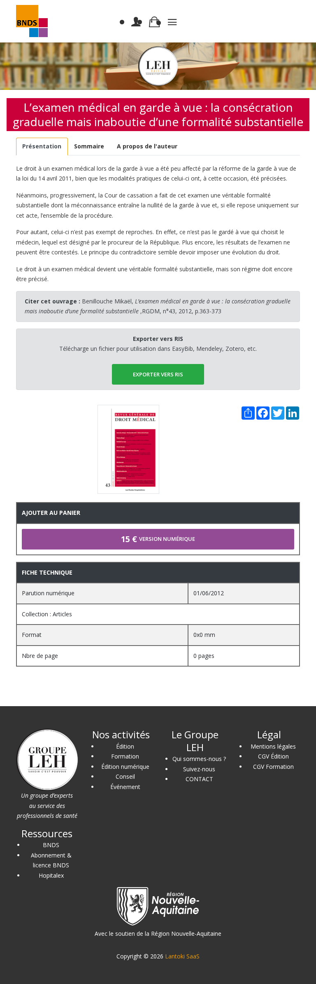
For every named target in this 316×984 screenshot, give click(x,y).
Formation (125, 756)
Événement (125, 787)
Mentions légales (273, 746)
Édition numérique (125, 766)
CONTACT (199, 779)
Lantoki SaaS (182, 956)
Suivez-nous (199, 769)
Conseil (125, 776)
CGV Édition (273, 756)
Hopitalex (51, 875)
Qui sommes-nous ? (199, 759)
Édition (125, 746)
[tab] (42, 146)
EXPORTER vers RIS (158, 374)
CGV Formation (273, 766)
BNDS (51, 845)
